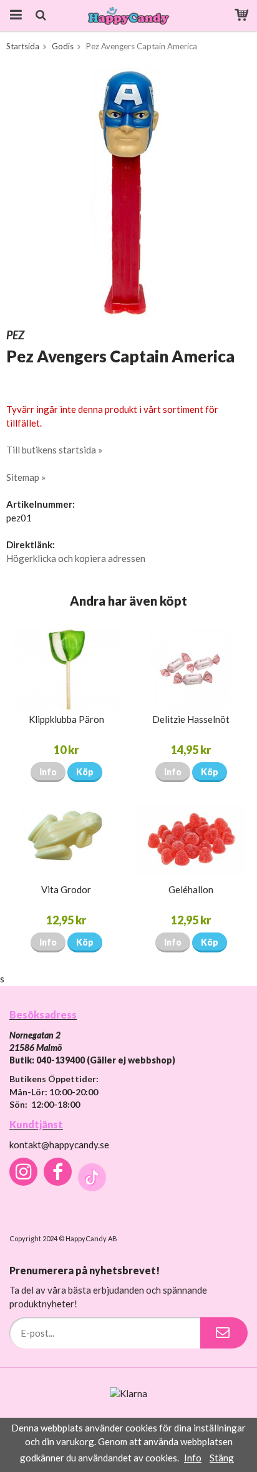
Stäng (222, 1457)
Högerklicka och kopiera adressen (75, 558)
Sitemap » (26, 477)
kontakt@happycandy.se (59, 1144)
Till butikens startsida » (54, 449)
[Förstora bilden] (128, 191)
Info (48, 772)
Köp (85, 772)
